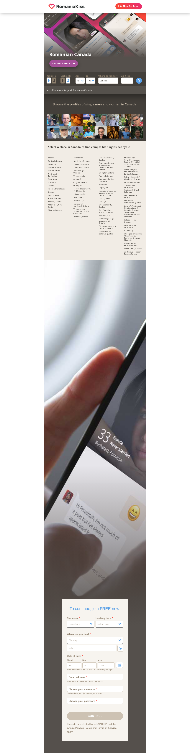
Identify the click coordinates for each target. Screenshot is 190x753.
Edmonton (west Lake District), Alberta (107, 227)
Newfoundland (54, 171)
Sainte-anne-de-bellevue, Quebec (106, 233)
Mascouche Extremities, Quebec (132, 201)
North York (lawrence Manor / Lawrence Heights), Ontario (107, 193)
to (87, 75)
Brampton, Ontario (106, 173)
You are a (51, 75)
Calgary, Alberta (80, 182)
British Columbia (55, 161)
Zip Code (125, 75)
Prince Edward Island (56, 189)
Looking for (66, 75)
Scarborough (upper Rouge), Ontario (132, 253)
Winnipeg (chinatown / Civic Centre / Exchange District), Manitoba (133, 237)
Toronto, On (78, 158)
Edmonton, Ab (79, 194)
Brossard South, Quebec (105, 206)
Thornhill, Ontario (106, 176)
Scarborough (129, 230)
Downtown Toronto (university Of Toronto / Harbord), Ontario (106, 166)
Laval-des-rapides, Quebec (106, 159)
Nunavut (52, 182)
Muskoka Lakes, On (132, 182)
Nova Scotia (52, 179)
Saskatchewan (53, 195)
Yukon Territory (54, 198)
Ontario (51, 186)
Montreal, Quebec (55, 210)
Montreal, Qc (78, 200)
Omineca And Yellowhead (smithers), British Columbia (131, 189)
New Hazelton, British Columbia (131, 244)
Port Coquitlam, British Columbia (106, 211)
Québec (51, 192)
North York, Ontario (81, 161)
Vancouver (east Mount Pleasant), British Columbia (131, 172)
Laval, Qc (102, 202)
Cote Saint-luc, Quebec (130, 221)
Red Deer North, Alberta (131, 196)
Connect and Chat (63, 63)
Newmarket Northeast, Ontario (81, 205)
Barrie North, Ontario (133, 249)
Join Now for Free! (128, 6)
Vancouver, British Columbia (106, 180)
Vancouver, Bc (79, 176)
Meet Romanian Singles (59, 90)
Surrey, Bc (77, 186)
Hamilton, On (104, 216)
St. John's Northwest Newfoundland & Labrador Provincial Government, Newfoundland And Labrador (132, 211)
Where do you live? (107, 75)
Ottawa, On (78, 179)
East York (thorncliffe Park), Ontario (82, 190)
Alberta (51, 158)
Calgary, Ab (103, 188)
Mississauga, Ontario (79, 172)
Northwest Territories (52, 175)
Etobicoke (103, 185)
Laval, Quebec (104, 198)
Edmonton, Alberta (81, 164)
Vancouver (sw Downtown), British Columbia (81, 211)
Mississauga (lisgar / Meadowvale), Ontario (107, 221)
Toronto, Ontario (54, 202)
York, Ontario (78, 197)
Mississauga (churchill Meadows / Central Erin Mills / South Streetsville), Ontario (132, 162)
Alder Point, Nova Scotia (55, 206)
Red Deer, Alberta (80, 217)
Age (77, 75)
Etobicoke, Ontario (81, 167)
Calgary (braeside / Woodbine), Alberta (132, 178)
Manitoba (52, 164)
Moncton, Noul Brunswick (130, 226)
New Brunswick (54, 167)
